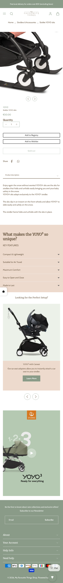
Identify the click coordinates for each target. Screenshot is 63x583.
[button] (4, 13)
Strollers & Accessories (26, 22)
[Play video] (31, 453)
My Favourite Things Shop (26, 577)
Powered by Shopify (47, 577)
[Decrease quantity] (6, 124)
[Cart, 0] (57, 13)
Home (10, 22)
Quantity (8, 119)
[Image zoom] (31, 63)
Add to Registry (31, 135)
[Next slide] (34, 99)
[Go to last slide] (28, 99)
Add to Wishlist (31, 141)
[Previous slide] (27, 396)
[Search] (11, 13)
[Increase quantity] (16, 124)
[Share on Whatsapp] (18, 161)
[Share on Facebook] (11, 161)
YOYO (5, 107)
